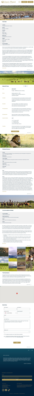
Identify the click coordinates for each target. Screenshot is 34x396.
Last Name (19, 307)
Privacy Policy (11, 393)
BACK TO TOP (28, 132)
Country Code (6, 311)
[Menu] (19, 2)
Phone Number (19, 311)
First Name (6, 307)
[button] (30, 2)
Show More (4, 67)
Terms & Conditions (16, 393)
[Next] (32, 350)
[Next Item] (32, 259)
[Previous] (28, 350)
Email (5, 315)
